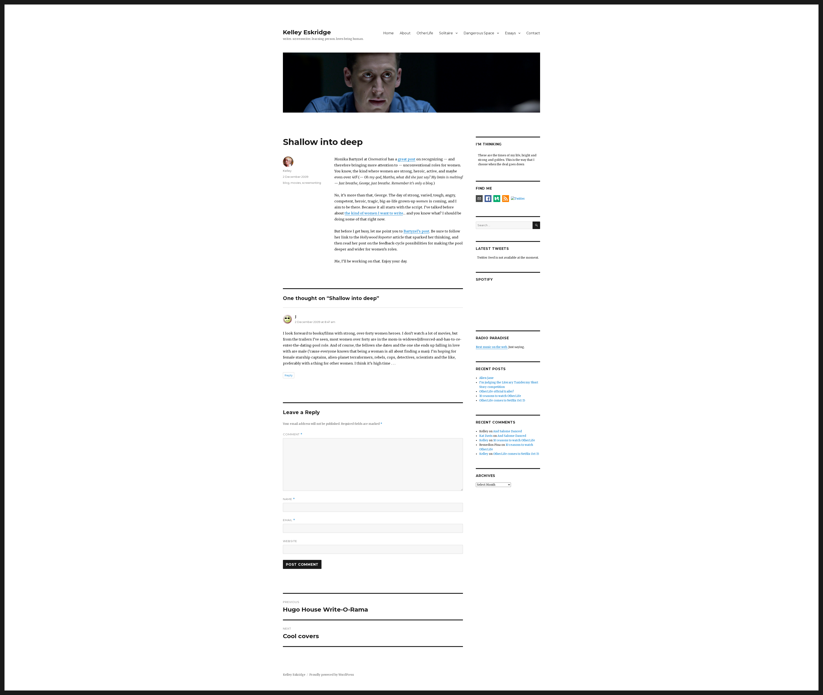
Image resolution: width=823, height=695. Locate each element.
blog (286, 182)
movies (296, 182)
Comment (292, 434)
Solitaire (446, 33)
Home (388, 33)
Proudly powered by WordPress (331, 675)
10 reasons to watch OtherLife (500, 396)
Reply (289, 375)
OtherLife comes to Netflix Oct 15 (502, 400)
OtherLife (425, 33)
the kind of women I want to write (374, 213)
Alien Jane (486, 378)
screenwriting (311, 182)
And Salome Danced (507, 431)
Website (290, 541)
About (405, 33)
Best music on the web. (492, 347)
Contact (533, 33)
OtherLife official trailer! (496, 391)
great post (406, 159)
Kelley (287, 170)
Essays (510, 33)
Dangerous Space (479, 33)
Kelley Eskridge (307, 32)
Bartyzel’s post (416, 231)
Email (289, 520)
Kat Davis (486, 436)
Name (289, 499)
